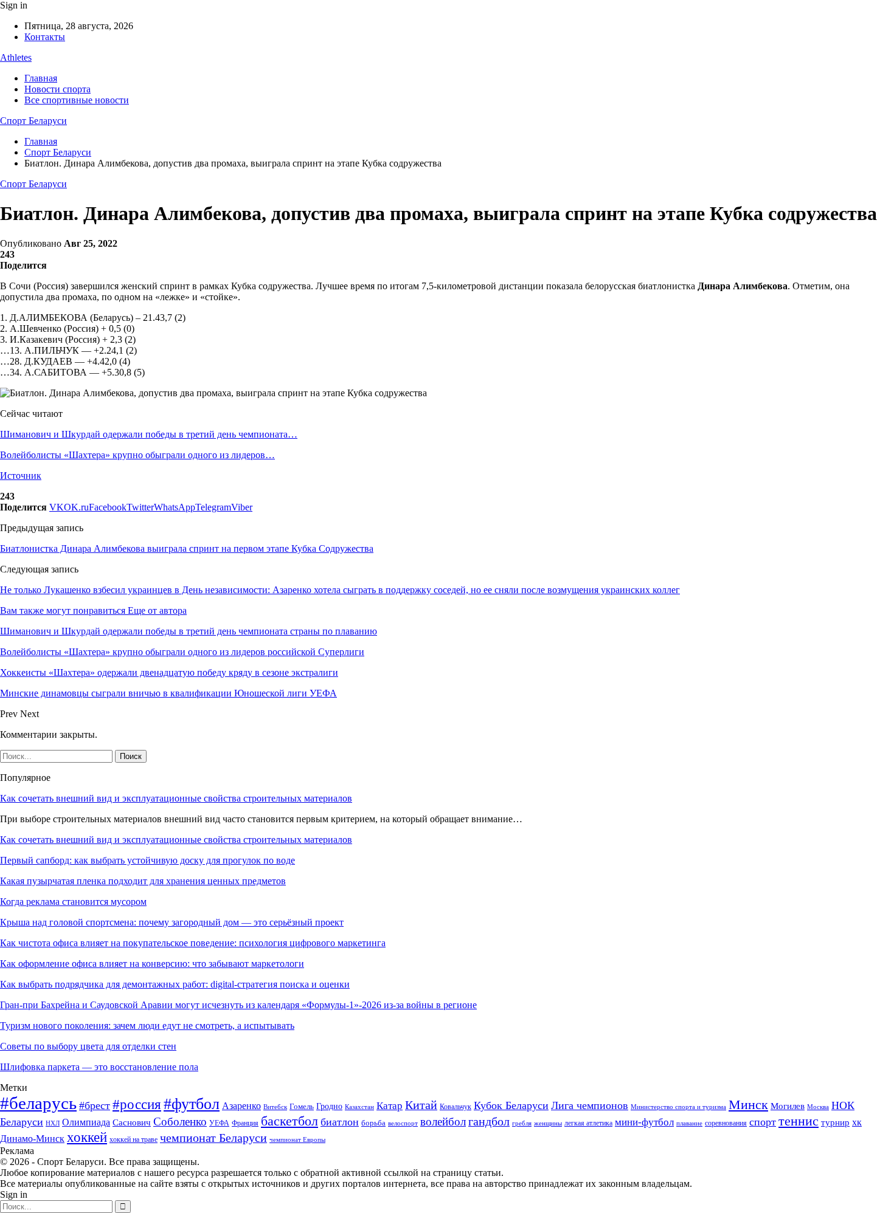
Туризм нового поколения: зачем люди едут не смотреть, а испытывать (147, 1025)
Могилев (788, 1106)
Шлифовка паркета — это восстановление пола (99, 1067)
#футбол (192, 1104)
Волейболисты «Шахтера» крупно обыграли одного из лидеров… (137, 455)
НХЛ (53, 1123)
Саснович (132, 1122)
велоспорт (403, 1123)
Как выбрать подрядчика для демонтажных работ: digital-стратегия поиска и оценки (175, 984)
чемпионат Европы (297, 1139)
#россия (137, 1104)
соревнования (726, 1123)
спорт (762, 1122)
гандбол (489, 1121)
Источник (20, 475)
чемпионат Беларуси (213, 1137)
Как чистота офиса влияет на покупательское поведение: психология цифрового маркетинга (193, 943)
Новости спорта (57, 89)
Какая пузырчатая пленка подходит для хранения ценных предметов (143, 881)
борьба (373, 1122)
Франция (245, 1123)
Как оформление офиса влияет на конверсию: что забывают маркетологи (152, 963)
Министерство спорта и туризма (678, 1107)
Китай (421, 1105)
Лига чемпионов (589, 1105)
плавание (689, 1123)
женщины (548, 1123)
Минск (748, 1104)
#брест (94, 1105)
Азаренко (241, 1106)
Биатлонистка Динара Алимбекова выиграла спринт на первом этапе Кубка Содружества (186, 548)
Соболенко (180, 1121)
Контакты (44, 37)
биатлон (340, 1122)
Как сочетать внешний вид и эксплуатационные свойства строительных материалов (176, 798)
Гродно (329, 1106)
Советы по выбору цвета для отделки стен (88, 1046)
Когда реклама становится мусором (73, 901)
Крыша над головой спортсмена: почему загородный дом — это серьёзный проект (172, 922)
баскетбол (289, 1121)
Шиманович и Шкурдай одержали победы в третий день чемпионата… (148, 434)
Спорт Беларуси (33, 120)
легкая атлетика (588, 1123)
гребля (522, 1123)
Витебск (275, 1107)
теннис (798, 1121)
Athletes (16, 57)
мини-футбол (644, 1122)
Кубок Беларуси (511, 1105)
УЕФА (219, 1123)
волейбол (443, 1121)
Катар (389, 1106)
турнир (835, 1122)
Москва (818, 1106)
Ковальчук (455, 1106)
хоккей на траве (133, 1139)
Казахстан (359, 1106)
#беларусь (38, 1103)
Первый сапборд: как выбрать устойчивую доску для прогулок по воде (147, 860)
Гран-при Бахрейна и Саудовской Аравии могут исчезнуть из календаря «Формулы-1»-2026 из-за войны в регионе (238, 1005)
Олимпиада (86, 1122)
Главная (40, 78)
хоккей (87, 1137)
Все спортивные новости (76, 100)
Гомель (301, 1106)
